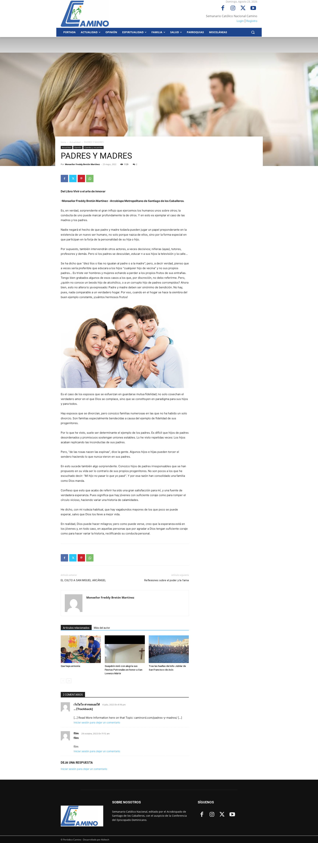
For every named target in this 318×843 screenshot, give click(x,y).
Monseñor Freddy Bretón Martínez (82, 164)
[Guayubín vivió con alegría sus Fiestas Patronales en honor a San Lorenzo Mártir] (125, 649)
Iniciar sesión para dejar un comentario (97, 722)
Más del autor (102, 627)
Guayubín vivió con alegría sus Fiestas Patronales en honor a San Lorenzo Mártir (123, 670)
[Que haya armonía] (81, 649)
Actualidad (75, 142)
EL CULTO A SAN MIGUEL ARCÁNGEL (83, 580)
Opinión (77, 147)
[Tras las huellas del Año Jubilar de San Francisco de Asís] (169, 649)
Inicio (63, 142)
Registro (251, 21)
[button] (252, 32)
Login (240, 21)
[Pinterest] (81, 178)
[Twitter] (243, 8)
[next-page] (69, 680)
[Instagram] (233, 8)
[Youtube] (253, 8)
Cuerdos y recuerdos (93, 147)
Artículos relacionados (76, 627)
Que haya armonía (70, 666)
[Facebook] (223, 8)
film (76, 733)
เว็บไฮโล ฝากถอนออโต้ (87, 704)
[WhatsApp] (89, 178)
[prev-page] (63, 680)
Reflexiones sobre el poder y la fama (166, 580)
